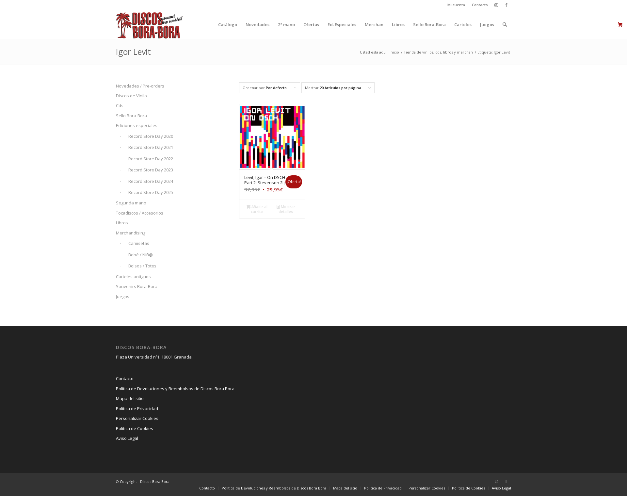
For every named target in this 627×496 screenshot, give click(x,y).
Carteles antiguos (133, 277)
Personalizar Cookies (137, 418)
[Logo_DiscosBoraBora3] (149, 24)
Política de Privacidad (137, 408)
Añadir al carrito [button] (258, 209)
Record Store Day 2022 (150, 159)
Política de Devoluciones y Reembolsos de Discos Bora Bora (175, 389)
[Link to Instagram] (496, 5)
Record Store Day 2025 (150, 192)
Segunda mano (131, 203)
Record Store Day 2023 (150, 170)
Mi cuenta (456, 4)
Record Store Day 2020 (150, 136)
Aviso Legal (127, 438)
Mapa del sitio (130, 398)
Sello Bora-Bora (131, 116)
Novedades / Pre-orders (140, 86)
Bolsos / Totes (142, 266)
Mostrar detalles (287, 209)
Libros (122, 223)
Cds (119, 105)
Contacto (480, 4)
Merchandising (130, 233)
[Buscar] (504, 24)
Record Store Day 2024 (150, 181)
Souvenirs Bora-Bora (136, 286)
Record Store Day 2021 (150, 147)
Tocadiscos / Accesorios (139, 213)
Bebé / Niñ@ (140, 255)
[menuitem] (456, 5)
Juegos (122, 296)
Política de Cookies (134, 428)
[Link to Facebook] (506, 5)
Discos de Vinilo (131, 96)
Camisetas (138, 243)
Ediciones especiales (136, 125)
